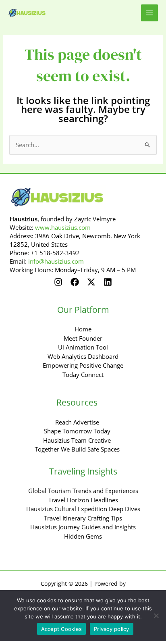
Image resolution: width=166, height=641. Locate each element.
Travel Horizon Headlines (83, 500)
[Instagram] (58, 282)
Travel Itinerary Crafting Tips (83, 518)
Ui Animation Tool (83, 347)
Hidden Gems (83, 536)
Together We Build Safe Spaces (77, 449)
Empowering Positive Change (83, 365)
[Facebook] (75, 282)
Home (83, 329)
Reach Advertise (77, 422)
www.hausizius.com (63, 227)
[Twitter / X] (91, 282)
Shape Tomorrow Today (77, 431)
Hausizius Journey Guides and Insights (83, 527)
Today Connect (83, 374)
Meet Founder (83, 338)
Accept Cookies (61, 629)
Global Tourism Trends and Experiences (83, 491)
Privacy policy (111, 629)
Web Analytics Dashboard (83, 356)
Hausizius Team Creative (77, 440)
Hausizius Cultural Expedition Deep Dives (83, 509)
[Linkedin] (108, 282)
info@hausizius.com (56, 261)
